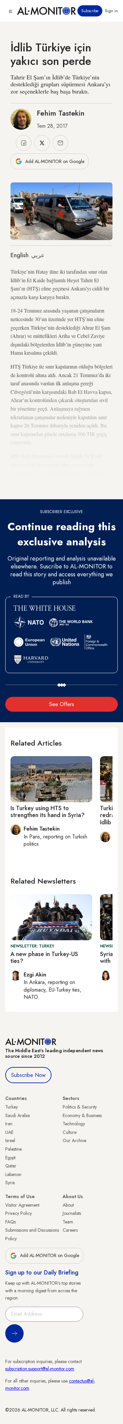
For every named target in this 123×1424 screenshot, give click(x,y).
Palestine (13, 1149)
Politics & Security (80, 1107)
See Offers (61, 704)
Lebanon (13, 1174)
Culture (69, 1132)
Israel (10, 1140)
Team (68, 1222)
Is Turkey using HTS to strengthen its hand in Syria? (47, 812)
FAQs (10, 1222)
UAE (9, 1132)
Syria (10, 1182)
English (19, 255)
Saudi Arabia (17, 1115)
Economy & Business (82, 1115)
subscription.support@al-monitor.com (39, 1368)
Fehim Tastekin (61, 113)
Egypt (10, 1157)
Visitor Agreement (22, 1205)
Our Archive (74, 1140)
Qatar (10, 1166)
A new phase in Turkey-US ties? (44, 958)
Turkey (11, 1107)
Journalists (72, 1213)
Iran (8, 1123)
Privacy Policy (18, 1213)
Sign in (111, 11)
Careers (70, 1230)
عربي (38, 255)
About (68, 1205)
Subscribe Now (28, 1075)
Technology (74, 1123)
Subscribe (89, 11)
